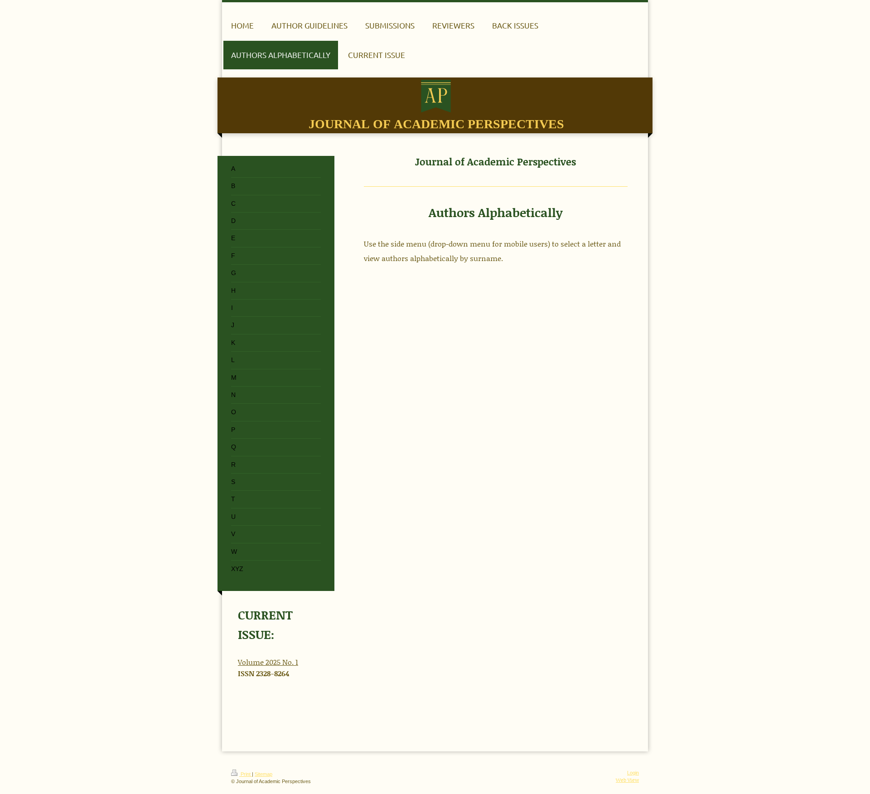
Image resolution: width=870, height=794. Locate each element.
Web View (627, 780)
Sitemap (263, 774)
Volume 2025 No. (266, 662)
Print (245, 774)
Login (633, 772)
